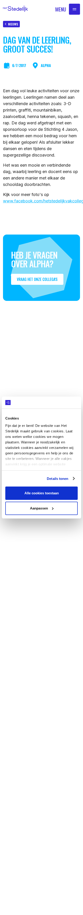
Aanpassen (39, 508)
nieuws (13, 24)
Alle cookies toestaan (41, 493)
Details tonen (57, 479)
